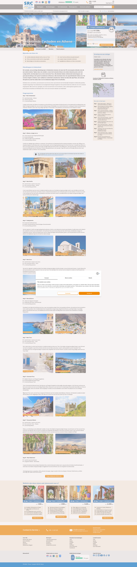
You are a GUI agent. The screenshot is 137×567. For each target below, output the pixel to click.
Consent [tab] (47, 277)
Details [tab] (90, 277)
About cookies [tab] (68, 277)
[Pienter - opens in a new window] (98, 273)
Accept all (89, 293)
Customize (67, 293)
